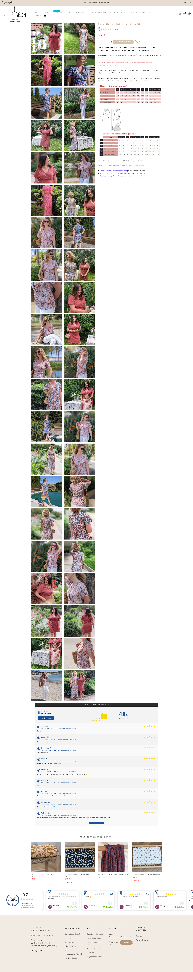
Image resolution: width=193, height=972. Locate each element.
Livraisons (90, 953)
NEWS (37, 13)
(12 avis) (115, 29)
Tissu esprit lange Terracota (110, 176)
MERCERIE (102, 13)
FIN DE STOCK (119, 13)
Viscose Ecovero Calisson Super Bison (113, 171)
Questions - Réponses (95, 934)
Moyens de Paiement (94, 957)
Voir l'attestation (46, 718)
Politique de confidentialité (74, 954)
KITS (110, 13)
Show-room (69, 938)
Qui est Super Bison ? (72, 934)
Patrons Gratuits (142, 940)
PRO (149, 13)
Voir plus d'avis (96, 823)
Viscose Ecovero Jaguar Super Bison (113, 874)
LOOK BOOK (47, 13)
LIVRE (56, 12)
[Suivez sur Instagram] (7, 2)
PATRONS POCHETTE (80, 13)
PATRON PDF (65, 13)
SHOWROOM (133, 13)
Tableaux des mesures (95, 949)
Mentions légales (71, 958)
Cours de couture (71, 942)
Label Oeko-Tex (70, 946)
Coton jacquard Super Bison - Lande (147, 874)
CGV (66, 950)
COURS (142, 13)
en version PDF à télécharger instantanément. (131, 161)
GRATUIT (38, 16)
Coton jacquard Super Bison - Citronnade (43, 875)
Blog (111, 934)
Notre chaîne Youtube (94, 938)
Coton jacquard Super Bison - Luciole (77, 875)
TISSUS (93, 13)
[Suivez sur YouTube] (10, 2)
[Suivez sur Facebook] (3, 2)
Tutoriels (139, 936)
